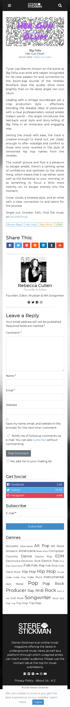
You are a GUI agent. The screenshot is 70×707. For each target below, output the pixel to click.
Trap (13, 603)
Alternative (26, 546)
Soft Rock (17, 598)
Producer (16, 590)
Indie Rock (34, 577)
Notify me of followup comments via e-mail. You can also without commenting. (33, 440)
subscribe (39, 440)
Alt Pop (41, 545)
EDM (59, 556)
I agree (38, 702)
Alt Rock (57, 546)
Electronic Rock (30, 560)
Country (12, 556)
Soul (55, 598)
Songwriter (38, 597)
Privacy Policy (24, 680)
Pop (33, 583)
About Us (42, 680)
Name (11, 375)
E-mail (11, 513)
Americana (27, 551)
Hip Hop (46, 571)
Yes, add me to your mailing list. (31, 461)
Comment (14, 332)
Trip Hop (35, 603)
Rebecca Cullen (42, 57)
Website (11, 405)
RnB (39, 590)
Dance (26, 556)
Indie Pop (19, 577)
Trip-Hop (22, 603)
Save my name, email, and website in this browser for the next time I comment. (33, 425)
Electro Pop (49, 560)
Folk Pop (38, 565)
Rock (50, 590)
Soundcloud (18, 216)
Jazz (8, 584)
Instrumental (54, 577)
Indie (9, 577)
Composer (56, 551)
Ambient (12, 551)
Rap (31, 591)
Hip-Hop (29, 571)
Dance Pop (43, 556)
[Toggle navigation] (10, 5)
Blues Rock (42, 551)
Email (10, 390)
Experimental (17, 566)
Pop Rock (53, 583)
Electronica (13, 560)
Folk (26, 565)
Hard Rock (13, 572)
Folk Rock (52, 565)
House (60, 572)
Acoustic (12, 546)
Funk (61, 565)
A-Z (53, 680)
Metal (19, 584)
